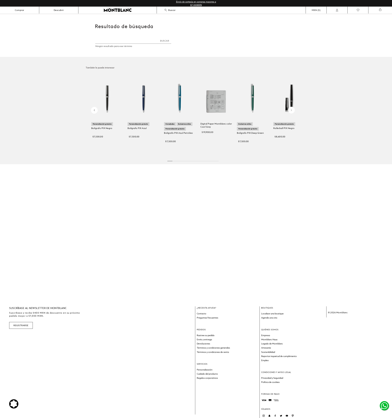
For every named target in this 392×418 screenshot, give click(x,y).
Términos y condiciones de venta (213, 352)
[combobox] (133, 42)
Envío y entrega (204, 339)
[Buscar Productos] (165, 40)
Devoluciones (203, 343)
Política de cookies (270, 382)
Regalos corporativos (207, 378)
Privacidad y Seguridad (272, 378)
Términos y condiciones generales (213, 347)
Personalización (204, 369)
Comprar (19, 10)
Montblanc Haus (269, 339)
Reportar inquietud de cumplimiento (279, 356)
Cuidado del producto (207, 373)
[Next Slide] (291, 108)
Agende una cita (269, 317)
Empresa (265, 335)
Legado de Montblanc (272, 343)
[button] (107, 146)
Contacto (201, 313)
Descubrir (59, 10)
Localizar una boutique (272, 313)
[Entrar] (337, 10)
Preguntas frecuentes (207, 317)
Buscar (171, 10)
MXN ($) (316, 10)
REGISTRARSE (20, 325)
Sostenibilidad (268, 352)
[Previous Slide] (94, 110)
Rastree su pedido (206, 335)
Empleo (265, 360)
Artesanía (266, 347)
